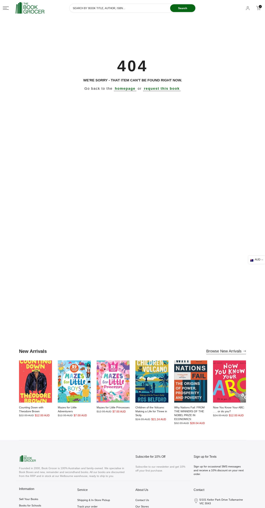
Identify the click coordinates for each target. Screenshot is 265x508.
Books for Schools (30, 505)
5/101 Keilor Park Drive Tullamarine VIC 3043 (221, 501)
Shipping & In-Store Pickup (93, 500)
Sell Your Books (28, 499)
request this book (162, 88)
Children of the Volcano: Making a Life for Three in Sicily (151, 411)
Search (182, 8)
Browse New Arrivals (224, 351)
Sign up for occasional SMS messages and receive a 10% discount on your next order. (219, 470)
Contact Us (142, 500)
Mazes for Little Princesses (113, 407)
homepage (125, 88)
